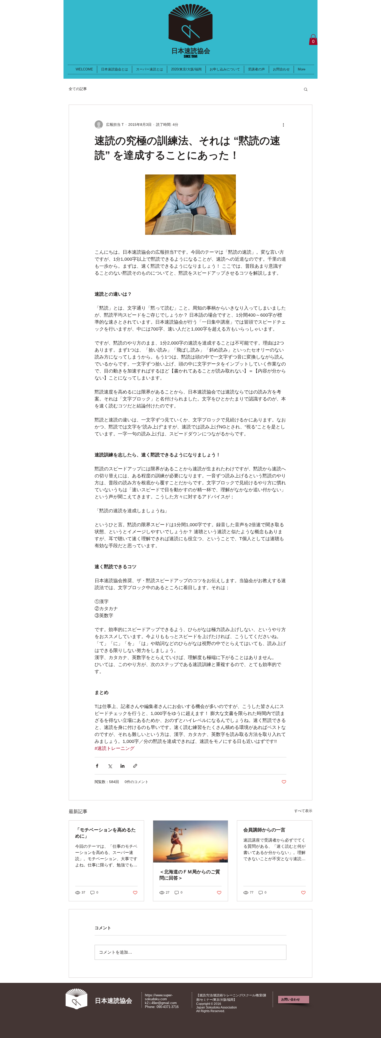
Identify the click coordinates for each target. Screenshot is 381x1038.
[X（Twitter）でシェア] (109, 765)
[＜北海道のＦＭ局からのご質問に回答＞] (190, 841)
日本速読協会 (190, 50)
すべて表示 (303, 811)
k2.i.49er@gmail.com (161, 1003)
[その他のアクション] (283, 124)
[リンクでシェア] (135, 765)
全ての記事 (78, 89)
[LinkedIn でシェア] (122, 765)
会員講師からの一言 (264, 829)
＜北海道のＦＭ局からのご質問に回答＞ (189, 875)
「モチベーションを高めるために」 (105, 833)
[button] (313, 39)
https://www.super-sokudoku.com (159, 997)
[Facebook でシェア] (97, 765)
